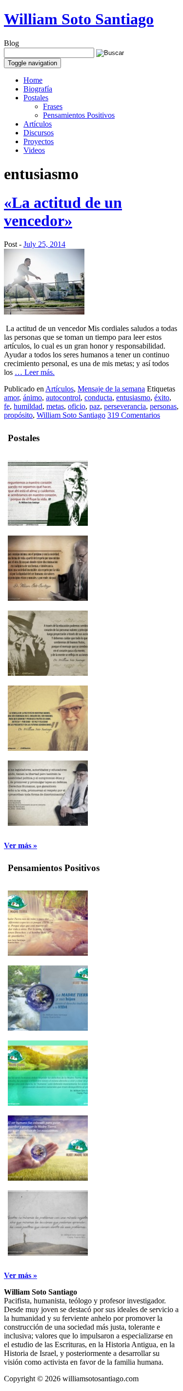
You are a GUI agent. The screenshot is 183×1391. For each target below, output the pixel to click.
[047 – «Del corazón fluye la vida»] (48, 523)
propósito (18, 415)
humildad (28, 406)
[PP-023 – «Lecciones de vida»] (48, 1253)
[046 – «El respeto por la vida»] (48, 598)
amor (11, 397)
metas (55, 406)
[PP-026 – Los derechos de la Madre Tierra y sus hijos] (48, 1028)
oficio (76, 406)
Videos (34, 150)
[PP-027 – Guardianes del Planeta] (48, 953)
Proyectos (38, 141)
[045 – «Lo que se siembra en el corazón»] (48, 673)
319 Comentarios (133, 415)
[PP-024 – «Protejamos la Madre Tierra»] (48, 1178)
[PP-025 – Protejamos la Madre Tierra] (48, 1103)
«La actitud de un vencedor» (63, 211)
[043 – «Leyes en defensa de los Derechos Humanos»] (48, 823)
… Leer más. (35, 372)
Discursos (38, 133)
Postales (35, 97)
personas (163, 406)
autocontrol (63, 397)
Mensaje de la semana (111, 389)
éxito (161, 397)
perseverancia (125, 406)
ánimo (32, 397)
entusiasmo (133, 397)
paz (94, 406)
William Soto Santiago (79, 19)
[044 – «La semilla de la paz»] (48, 748)
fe (7, 406)
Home (32, 80)
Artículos (37, 124)
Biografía (37, 89)
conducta (98, 397)
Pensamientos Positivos (79, 115)
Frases (52, 106)
